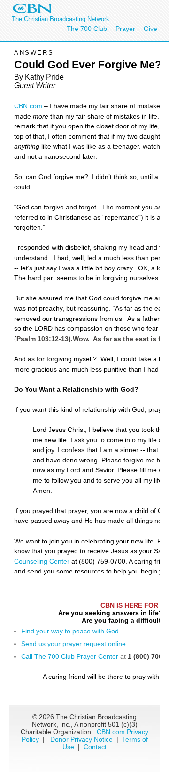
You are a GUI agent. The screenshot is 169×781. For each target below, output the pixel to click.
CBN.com (28, 106)
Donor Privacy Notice (81, 739)
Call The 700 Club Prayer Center (69, 656)
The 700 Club (87, 28)
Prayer (125, 28)
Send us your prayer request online (73, 643)
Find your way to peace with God (70, 631)
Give (150, 28)
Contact (95, 747)
